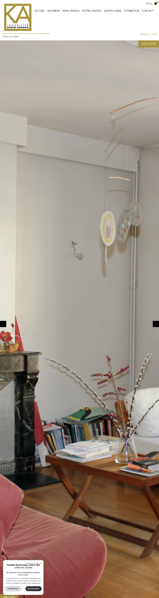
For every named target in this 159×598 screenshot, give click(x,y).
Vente (10, 33)
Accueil (40, 11)
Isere (14, 33)
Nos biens (53, 11)
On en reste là (32, 563)
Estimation (131, 11)
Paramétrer (13, 588)
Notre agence (91, 11)
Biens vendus (71, 11)
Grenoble (21, 33)
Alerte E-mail (113, 11)
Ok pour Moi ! (34, 588)
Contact (148, 11)
